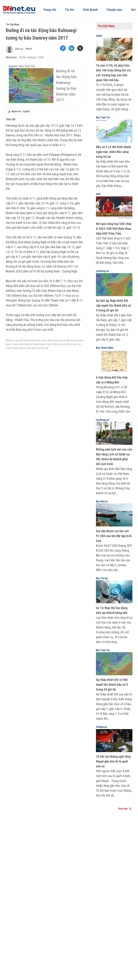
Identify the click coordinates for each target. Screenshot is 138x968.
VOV (98, 194)
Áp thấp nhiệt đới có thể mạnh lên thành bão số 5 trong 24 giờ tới (112, 684)
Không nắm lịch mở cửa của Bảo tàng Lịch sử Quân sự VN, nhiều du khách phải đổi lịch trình (114, 456)
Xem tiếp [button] (122, 808)
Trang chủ (49, 10)
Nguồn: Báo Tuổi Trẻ (22, 66)
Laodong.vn (102, 271)
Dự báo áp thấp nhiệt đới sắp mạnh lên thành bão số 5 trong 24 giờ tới (113, 305)
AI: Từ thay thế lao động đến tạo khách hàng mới (111, 610)
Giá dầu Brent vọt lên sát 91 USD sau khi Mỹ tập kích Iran (114, 536)
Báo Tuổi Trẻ (103, 117)
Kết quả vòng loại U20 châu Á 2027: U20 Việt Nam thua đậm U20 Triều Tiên (114, 228)
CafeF (99, 35)
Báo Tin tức (102, 578)
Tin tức (69, 10)
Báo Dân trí (102, 501)
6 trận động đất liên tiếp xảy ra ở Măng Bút (112, 380)
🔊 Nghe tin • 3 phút (19, 111)
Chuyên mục (114, 10)
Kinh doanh (90, 10)
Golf (134, 10)
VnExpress (101, 726)
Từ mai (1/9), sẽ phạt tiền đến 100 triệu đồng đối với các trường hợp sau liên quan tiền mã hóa (113, 73)
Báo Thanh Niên (104, 347)
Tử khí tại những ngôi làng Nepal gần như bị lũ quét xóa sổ (113, 761)
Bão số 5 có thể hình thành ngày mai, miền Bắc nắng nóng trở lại (113, 152)
